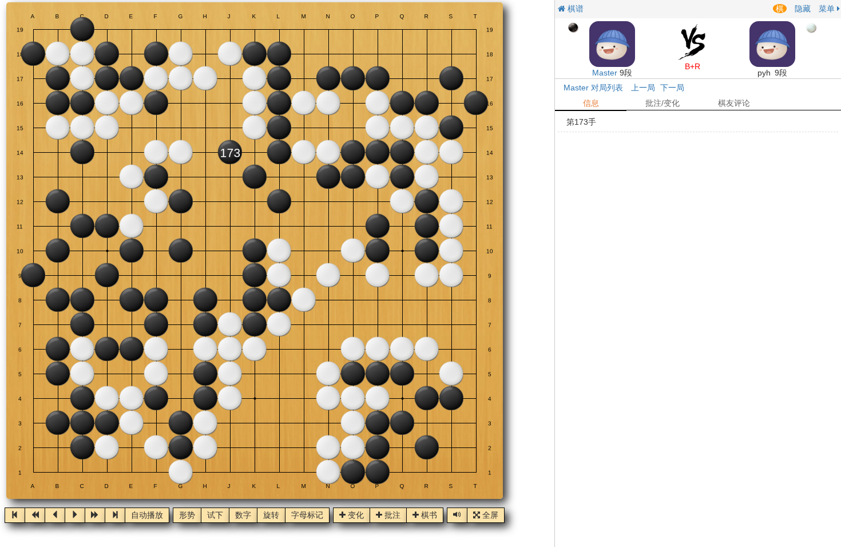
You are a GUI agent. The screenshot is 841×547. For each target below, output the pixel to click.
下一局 (672, 87)
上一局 (643, 87)
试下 (215, 516)
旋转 (271, 516)
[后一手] (75, 515)
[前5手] (35, 515)
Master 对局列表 (593, 87)
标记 (307, 516)
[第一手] (15, 515)
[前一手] (55, 515)
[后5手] (95, 515)
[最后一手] (115, 515)
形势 (187, 516)
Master (604, 72)
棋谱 (574, 8)
